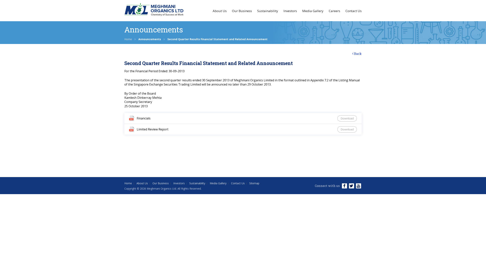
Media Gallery (312, 11)
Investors (290, 11)
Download (347, 118)
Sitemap (254, 183)
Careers (334, 11)
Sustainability (267, 11)
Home (128, 39)
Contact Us (354, 11)
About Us (220, 11)
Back (357, 54)
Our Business (242, 11)
